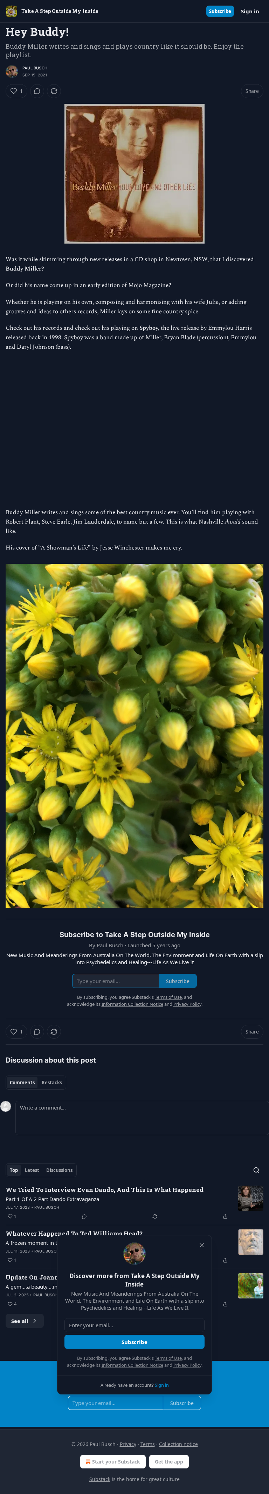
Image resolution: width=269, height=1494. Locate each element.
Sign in (250, 11)
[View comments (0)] (37, 91)
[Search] (256, 1170)
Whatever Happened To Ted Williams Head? (74, 1233)
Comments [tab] (22, 1082)
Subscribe (220, 11)
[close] (201, 1245)
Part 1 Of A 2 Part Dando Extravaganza (52, 1198)
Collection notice (178, 1444)
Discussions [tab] (59, 1170)
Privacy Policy (187, 1365)
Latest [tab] (32, 1170)
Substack (99, 1479)
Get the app (169, 1461)
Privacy (128, 1444)
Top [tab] (14, 1170)
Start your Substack (116, 1461)
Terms (147, 1444)
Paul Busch (34, 68)
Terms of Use (168, 1358)
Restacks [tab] (52, 1082)
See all (19, 1320)
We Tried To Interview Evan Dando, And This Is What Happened (105, 1190)
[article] (134, 1203)
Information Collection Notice (132, 1365)
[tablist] (36, 1083)
